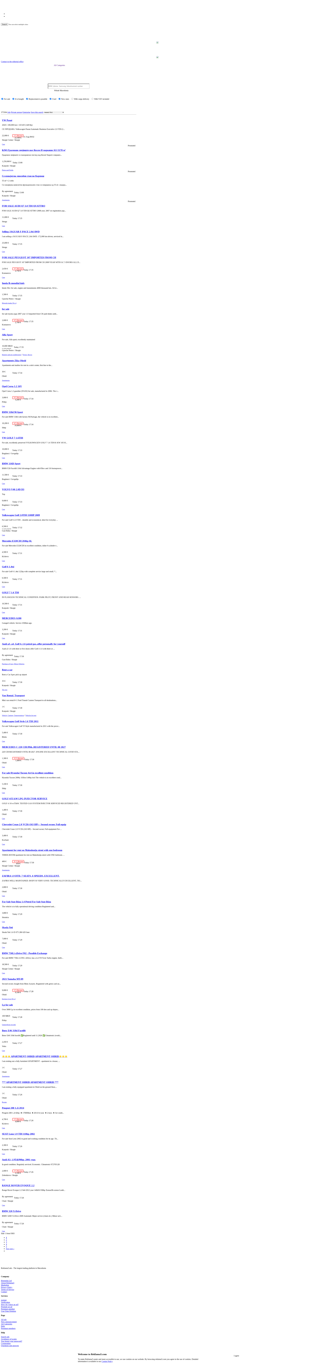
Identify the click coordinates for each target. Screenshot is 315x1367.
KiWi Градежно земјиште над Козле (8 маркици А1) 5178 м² (34, 150)
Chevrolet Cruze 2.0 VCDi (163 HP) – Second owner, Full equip (34, 824)
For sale (6, 99)
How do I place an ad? (10, 1305)
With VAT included (101, 99)
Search (4, 24)
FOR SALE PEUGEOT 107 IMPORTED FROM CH (29, 257)
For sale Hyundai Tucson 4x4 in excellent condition (27, 773)
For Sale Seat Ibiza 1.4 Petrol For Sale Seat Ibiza (26, 901)
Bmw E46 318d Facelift (14, 1030)
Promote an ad (6, 1307)
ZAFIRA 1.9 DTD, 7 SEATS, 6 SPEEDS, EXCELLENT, (31, 876)
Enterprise (26, 112)
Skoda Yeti (7, 927)
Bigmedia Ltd (6, 1281)
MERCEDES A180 (11, 618)
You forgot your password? (11, 1341)
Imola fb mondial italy (13, 283)
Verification (5, 1302)
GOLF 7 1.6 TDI (10, 592)
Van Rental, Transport (13, 695)
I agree (236, 1356)
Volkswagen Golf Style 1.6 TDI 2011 (20, 721)
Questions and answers (10, 1346)
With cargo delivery (81, 99)
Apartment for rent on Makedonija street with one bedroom (32, 850)
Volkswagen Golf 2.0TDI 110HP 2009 (21, 515)
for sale (5, 309)
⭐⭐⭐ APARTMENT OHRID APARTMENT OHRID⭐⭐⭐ (34, 1056)
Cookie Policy (107, 1361)
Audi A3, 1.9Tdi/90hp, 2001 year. (19, 1159)
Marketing (5, 1285)
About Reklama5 (7, 1283)
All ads (4, 1320)
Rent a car (7, 669)
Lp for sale (7, 1005)
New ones (65, 99)
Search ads (5, 1337)
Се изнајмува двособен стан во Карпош (23, 176)
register (4, 1300)
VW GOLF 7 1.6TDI (12, 438)
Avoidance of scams (9, 1339)
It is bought (19, 99)
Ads (8, 112)
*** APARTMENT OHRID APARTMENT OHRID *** (30, 1082)
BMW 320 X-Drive (11, 1211)
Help (3, 1326)
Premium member (8, 1309)
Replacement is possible (37, 99)
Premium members (8, 1328)
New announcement (9, 1322)
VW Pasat (7, 120)
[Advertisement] (68, 105)
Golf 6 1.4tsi (8, 566)
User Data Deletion (8, 1311)
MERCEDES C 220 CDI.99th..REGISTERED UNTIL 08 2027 (34, 747)
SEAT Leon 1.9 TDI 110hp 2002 (18, 1134)
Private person (16, 112)
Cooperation (6, 1343)
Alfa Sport (7, 334)
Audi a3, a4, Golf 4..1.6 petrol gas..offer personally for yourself (33, 644)
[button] (65, 65)
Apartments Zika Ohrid (14, 360)
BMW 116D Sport (11, 463)
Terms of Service (7, 1289)
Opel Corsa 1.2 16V (12, 386)
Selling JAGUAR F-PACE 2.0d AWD (21, 231)
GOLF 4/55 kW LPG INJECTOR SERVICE (24, 798)
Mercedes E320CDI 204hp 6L (17, 541)
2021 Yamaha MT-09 (12, 979)
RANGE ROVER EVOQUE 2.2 (18, 1185)
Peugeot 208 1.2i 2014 (13, 1108)
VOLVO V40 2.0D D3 (13, 489)
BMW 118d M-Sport (12, 412)
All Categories (6, 1324)
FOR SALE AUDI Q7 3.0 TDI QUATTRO (23, 206)
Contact (4, 1292)
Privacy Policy (6, 1287)
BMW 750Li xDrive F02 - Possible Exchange (24, 953)
